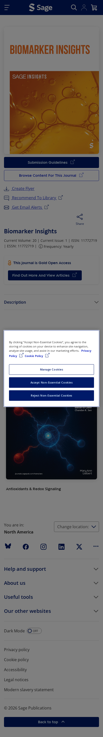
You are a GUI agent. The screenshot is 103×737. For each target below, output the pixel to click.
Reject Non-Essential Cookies (51, 395)
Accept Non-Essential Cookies (51, 382)
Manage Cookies (51, 369)
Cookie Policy (34, 356)
